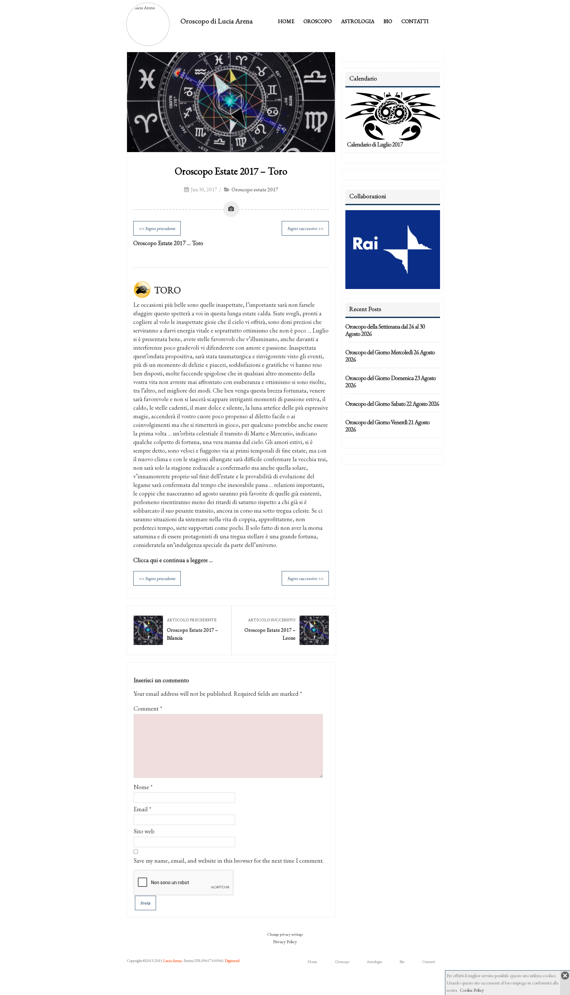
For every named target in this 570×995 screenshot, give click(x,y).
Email (141, 809)
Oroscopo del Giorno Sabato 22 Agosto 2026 (392, 403)
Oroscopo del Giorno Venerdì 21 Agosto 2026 (387, 425)
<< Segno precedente (157, 228)
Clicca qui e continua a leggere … (173, 560)
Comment (148, 708)
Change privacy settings (285, 934)
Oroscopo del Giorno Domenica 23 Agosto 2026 (390, 381)
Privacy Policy (285, 942)
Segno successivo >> (305, 228)
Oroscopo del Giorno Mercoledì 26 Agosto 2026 (390, 355)
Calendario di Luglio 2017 (375, 144)
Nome (141, 787)
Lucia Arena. (173, 960)
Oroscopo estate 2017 (255, 189)
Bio (388, 21)
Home (286, 21)
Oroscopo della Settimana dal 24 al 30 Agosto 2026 (385, 330)
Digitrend (232, 960)
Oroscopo (317, 21)
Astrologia (357, 21)
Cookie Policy (472, 990)
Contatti (414, 21)
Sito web (144, 831)
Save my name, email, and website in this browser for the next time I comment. (229, 860)
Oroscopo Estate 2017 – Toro (231, 171)
